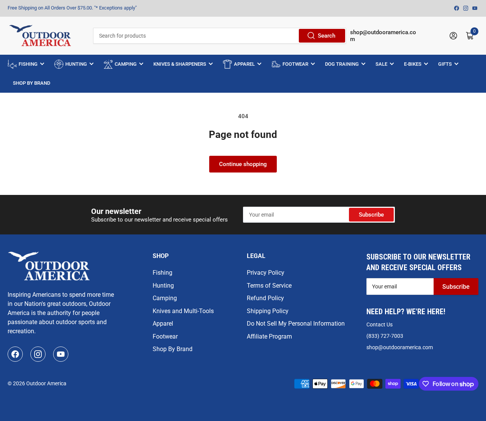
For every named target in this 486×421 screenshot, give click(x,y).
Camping (165, 298)
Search (326, 35)
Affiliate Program (269, 336)
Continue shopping (243, 164)
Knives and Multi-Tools (183, 311)
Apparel (163, 323)
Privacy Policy (265, 272)
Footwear (165, 336)
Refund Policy (265, 298)
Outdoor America (46, 383)
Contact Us (379, 324)
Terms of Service (269, 285)
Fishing (162, 272)
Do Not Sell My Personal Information (296, 323)
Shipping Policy (268, 311)
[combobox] (219, 36)
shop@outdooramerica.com (399, 347)
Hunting (163, 285)
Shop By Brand (173, 349)
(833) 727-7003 (384, 336)
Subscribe (371, 214)
